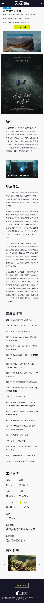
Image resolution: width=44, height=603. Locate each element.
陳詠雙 (9, 496)
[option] (22, 563)
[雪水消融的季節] (22, 563)
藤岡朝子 (11, 507)
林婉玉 (9, 518)
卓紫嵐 (22, 496)
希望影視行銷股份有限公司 (20, 529)
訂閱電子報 (21, 585)
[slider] (13, 176)
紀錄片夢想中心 (14, 540)
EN (41, 3)
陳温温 (25, 507)
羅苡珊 (9, 485)
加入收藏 (23, 27)
